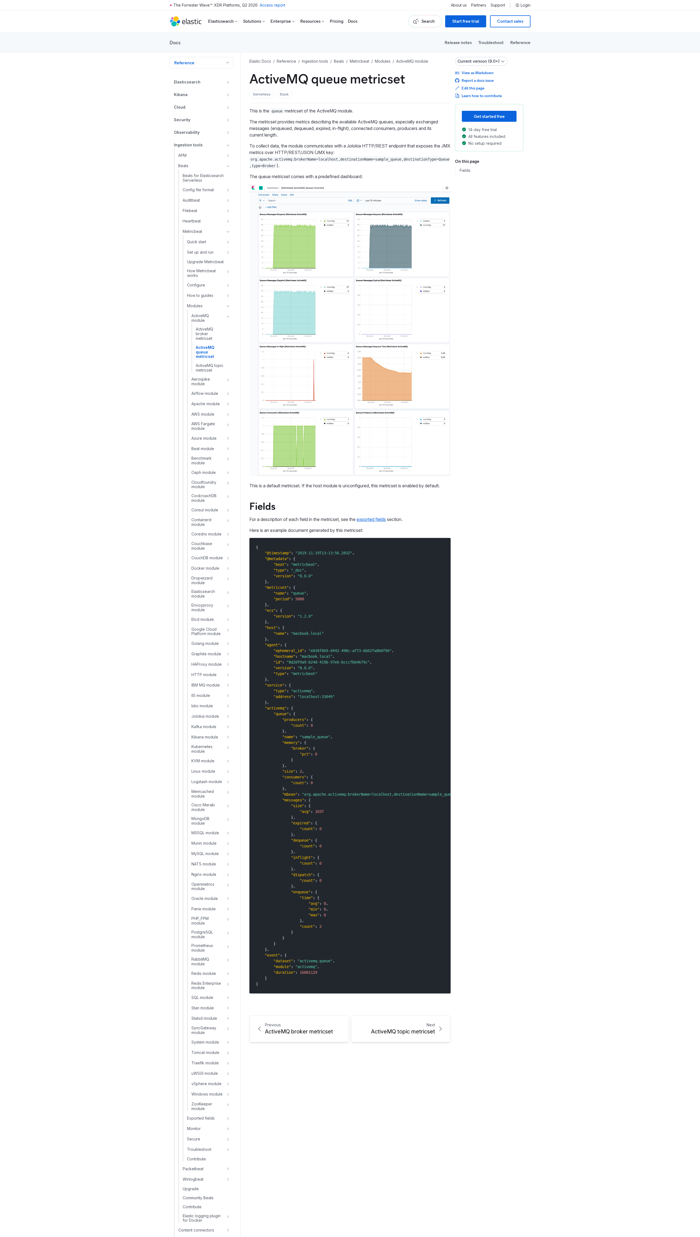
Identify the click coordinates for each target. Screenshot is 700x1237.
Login (525, 5)
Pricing (336, 21)
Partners (478, 5)
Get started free (489, 116)
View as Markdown (478, 72)
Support (498, 5)
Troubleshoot (491, 42)
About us (459, 5)
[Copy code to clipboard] (442, 547)
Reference (520, 42)
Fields (262, 505)
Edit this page (473, 88)
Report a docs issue (478, 80)
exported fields (371, 519)
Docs (352, 21)
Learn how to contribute (482, 95)
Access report (272, 5)
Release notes (458, 42)
